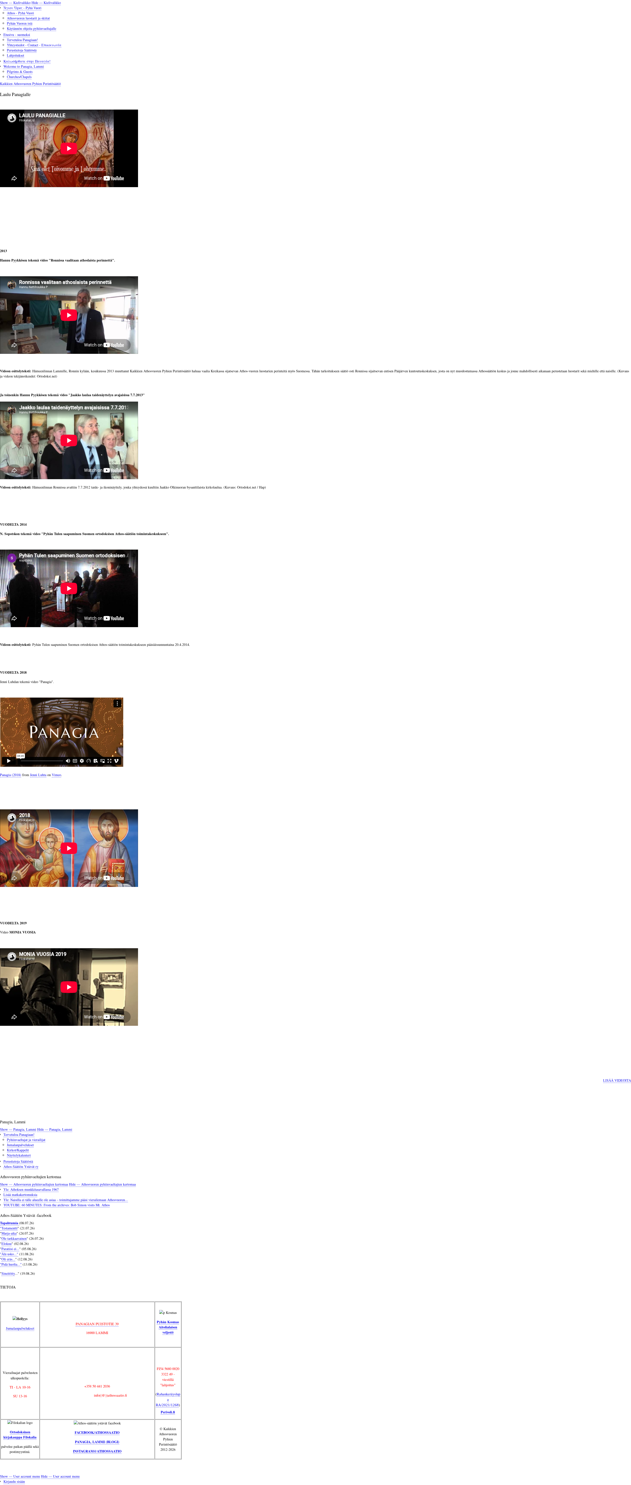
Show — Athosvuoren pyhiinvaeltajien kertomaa (34, 1184)
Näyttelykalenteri (19, 1155)
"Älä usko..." (9, 1254)
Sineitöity (8, 1273)
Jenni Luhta (38, 774)
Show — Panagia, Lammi (18, 1129)
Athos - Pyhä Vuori (20, 13)
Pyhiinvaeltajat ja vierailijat (26, 1139)
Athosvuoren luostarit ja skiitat (28, 18)
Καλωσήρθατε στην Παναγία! (27, 61)
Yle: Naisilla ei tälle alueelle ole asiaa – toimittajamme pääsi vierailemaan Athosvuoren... (65, 1199)
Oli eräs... (8, 1259)
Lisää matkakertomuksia (20, 1194)
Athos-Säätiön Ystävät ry (20, 1166)
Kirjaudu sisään (14, 1481)
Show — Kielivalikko (15, 2)
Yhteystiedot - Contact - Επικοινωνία (34, 45)
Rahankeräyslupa (168, 1399)
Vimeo (56, 774)
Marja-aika (9, 1233)
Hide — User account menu (60, 1476)
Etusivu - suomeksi (16, 34)
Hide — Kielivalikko (46, 2)
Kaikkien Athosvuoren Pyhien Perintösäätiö (30, 83)
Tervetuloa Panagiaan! (22, 39)
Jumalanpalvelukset (20, 1144)
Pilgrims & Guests (20, 71)
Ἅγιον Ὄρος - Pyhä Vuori (22, 7)
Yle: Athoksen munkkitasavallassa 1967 (31, 1189)
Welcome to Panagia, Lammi (23, 66)
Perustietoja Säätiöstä (21, 50)
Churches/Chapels (19, 76)
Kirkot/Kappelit (18, 1150)
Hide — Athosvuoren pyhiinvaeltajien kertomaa (102, 1184)
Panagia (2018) (10, 774)
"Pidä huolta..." (11, 1264)
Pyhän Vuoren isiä (19, 23)
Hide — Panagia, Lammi (54, 1129)
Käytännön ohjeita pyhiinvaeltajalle (31, 28)
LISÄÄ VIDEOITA (617, 1080)
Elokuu (6, 1243)
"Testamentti (9, 1228)
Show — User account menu (20, 1476)
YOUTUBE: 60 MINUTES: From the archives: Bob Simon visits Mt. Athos (56, 1205)
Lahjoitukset (15, 55)
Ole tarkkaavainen (14, 1238)
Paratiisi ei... (10, 1248)
